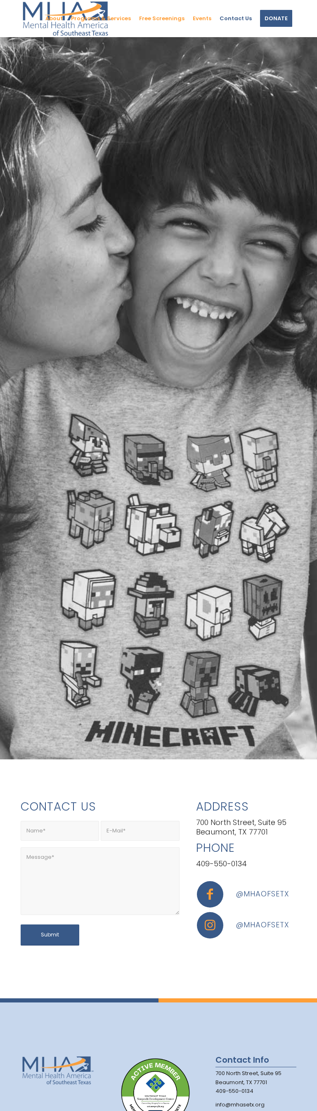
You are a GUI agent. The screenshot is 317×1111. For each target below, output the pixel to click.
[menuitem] (54, 18)
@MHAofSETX (262, 894)
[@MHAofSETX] (210, 894)
